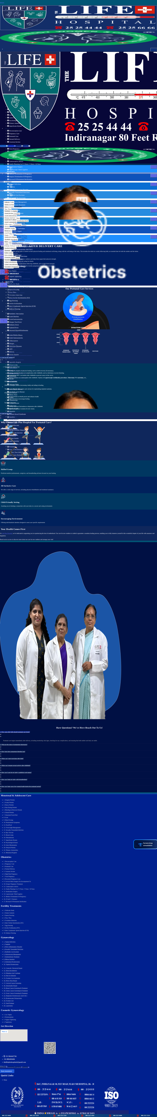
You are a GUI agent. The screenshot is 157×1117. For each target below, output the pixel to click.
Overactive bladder (10, 257)
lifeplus (2, 2)
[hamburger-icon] (153, 50)
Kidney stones (9, 252)
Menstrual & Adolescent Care (12, 49)
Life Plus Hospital (7, 533)
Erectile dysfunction (10, 248)
